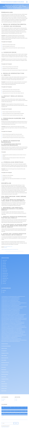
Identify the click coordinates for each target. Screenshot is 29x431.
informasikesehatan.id (18, 328)
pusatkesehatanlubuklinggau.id (6, 310)
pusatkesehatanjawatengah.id (15, 301)
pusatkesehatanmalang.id (5, 311)
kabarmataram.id (19, 329)
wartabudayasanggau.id (18, 318)
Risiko (3, 249)
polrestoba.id (3, 328)
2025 (16, 400)
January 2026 (4, 271)
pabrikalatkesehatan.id (5, 297)
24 (3, 413)
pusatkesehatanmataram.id (14, 311)
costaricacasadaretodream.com (16, 336)
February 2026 (4, 270)
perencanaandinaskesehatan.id (14, 297)
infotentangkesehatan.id (10, 328)
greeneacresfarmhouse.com (6, 324)
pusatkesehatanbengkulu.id (21, 302)
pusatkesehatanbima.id (5, 313)
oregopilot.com (8, 336)
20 (14, 412)
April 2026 (4, 266)
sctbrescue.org (13, 338)
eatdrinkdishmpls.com (5, 320)
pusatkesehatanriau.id (5, 302)
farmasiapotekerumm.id (12, 329)
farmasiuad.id (23, 314)
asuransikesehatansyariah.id (12, 296)
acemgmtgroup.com (20, 323)
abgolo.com (3, 336)
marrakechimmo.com (14, 327)
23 (25, 412)
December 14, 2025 (9, 246)
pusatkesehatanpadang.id (22, 306)
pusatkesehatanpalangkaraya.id (6, 314)
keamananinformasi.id (5, 341)
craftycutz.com (11, 320)
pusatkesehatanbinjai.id (14, 306)
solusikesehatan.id (4, 296)
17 (3, 412)
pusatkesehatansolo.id (16, 310)
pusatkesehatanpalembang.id (15, 309)
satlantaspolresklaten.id (14, 319)
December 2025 (5, 273)
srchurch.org (19, 338)
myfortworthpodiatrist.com (6, 337)
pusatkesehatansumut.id (5, 300)
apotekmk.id (19, 314)
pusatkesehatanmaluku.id (5, 304)
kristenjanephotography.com (6, 338)
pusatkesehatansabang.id (15, 305)
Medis (3, 292)
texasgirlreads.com (17, 320)
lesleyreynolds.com (12, 333)
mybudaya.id (12, 318)
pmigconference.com (5, 333)
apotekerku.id (14, 314)
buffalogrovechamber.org (22, 319)
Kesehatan (5, 247)
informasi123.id (17, 341)
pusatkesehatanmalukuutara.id (15, 304)
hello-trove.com (22, 332)
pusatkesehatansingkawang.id (14, 313)
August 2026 (4, 260)
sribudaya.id (25, 318)
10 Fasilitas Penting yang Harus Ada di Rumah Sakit (11, 249)
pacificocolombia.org (10, 332)
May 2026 (4, 265)
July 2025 (4, 281)
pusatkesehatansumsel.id (5, 301)
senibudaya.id (21, 315)
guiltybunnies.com (14, 323)
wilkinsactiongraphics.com (5, 323)
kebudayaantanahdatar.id (5, 318)
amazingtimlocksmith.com (5, 327)
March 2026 (4, 268)
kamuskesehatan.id (4, 329)
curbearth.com (3, 332)
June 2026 (4, 263)
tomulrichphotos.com (19, 333)
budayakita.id (17, 315)
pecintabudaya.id (4, 315)
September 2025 (5, 278)
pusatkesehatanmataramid (12, 2)
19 (10, 412)
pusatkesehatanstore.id (21, 296)
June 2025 (4, 283)
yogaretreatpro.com (14, 337)
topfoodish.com (16, 332)
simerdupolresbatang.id (5, 319)
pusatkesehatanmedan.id (5, 306)
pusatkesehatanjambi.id (13, 302)
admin (5, 246)
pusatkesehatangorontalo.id (6, 305)
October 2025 (4, 276)
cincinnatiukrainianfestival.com (16, 324)
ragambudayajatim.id (10, 315)
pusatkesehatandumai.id (5, 309)
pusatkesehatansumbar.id (14, 300)
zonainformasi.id (12, 341)
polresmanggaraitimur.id (22, 327)
